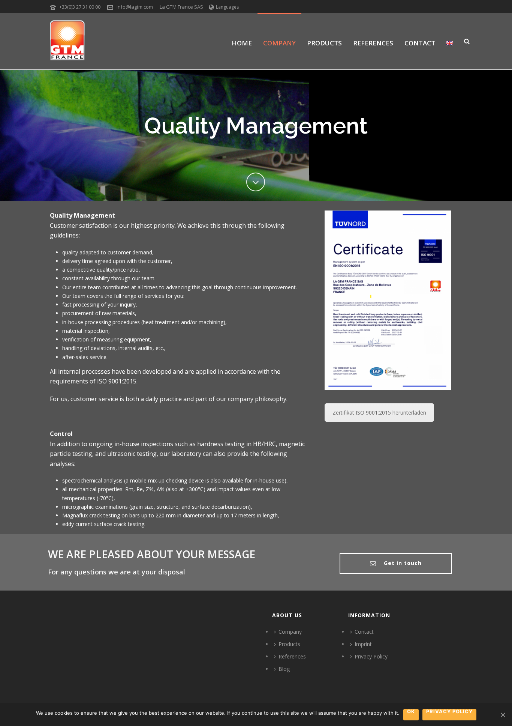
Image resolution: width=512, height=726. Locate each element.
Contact (419, 43)
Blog (284, 668)
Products (324, 43)
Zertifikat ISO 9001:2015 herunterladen (379, 412)
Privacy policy (449, 711)
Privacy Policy (371, 656)
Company (279, 43)
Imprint (363, 644)
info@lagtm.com (135, 6)
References (373, 43)
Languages (227, 7)
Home (242, 43)
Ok (411, 711)
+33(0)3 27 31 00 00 (79, 6)
